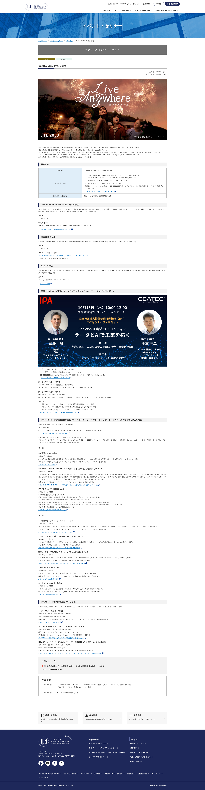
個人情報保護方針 (70, 774)
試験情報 (133, 748)
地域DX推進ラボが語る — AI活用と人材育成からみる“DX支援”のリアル (63, 255)
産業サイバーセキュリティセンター (102, 748)
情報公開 (130, 774)
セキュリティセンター (97, 743)
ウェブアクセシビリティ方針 (90, 774)
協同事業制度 (142, 774)
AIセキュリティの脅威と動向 (48, 579)
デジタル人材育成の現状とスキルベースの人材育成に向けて (59, 548)
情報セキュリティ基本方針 (113, 774)
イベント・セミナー (56, 41)
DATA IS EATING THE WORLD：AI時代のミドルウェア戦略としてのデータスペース (68, 485)
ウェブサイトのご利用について (48, 774)
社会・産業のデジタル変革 (140, 757)
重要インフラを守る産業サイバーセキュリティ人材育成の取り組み (61, 563)
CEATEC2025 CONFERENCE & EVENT (101, 191)
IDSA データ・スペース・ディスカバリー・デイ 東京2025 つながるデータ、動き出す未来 (70, 653)
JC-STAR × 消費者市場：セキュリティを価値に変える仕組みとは (61, 638)
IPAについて (114, 4)
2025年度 (70, 41)
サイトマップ (156, 774)
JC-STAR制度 (45, 284)
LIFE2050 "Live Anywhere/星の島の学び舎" (55, 229)
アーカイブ (42, 778)
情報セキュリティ (137, 743)
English (137, 4)
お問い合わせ (126, 4)
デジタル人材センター (97, 757)
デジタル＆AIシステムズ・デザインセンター (106, 752)
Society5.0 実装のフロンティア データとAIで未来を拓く (58, 412)
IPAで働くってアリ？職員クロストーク (52, 510)
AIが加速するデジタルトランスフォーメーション (55, 532)
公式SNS (147, 4)
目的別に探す (173, 4)
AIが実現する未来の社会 (47, 465)
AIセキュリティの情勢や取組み (49, 594)
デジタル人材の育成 (138, 752)
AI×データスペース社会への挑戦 (49, 622)
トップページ (42, 41)
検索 (159, 4)
